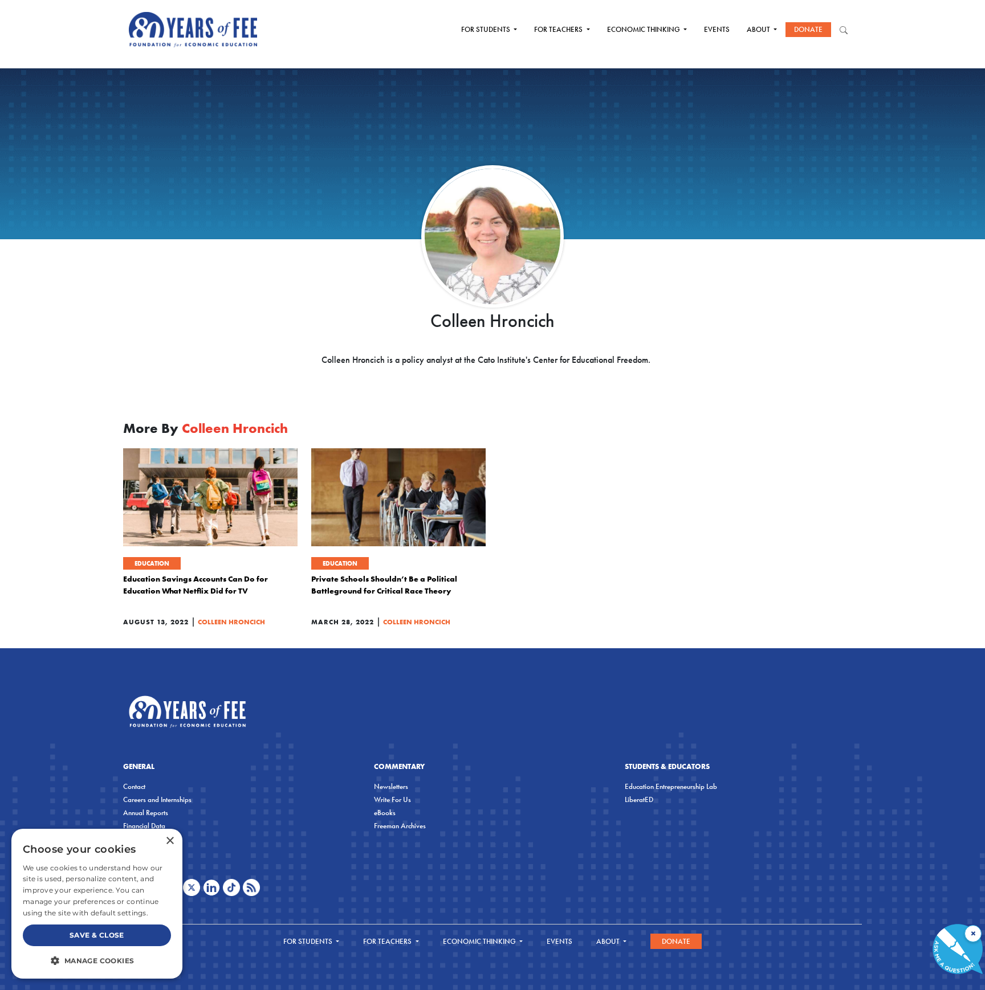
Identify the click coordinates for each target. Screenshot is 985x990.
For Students (486, 29)
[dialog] (96, 904)
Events (717, 29)
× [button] (169, 841)
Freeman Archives (400, 825)
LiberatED (639, 799)
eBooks (385, 812)
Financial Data (144, 825)
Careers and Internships (157, 799)
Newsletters (391, 786)
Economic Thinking (644, 29)
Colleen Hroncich (231, 621)
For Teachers (559, 29)
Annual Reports (145, 812)
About (759, 29)
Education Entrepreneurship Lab (671, 786)
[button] (97, 960)
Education (152, 563)
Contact (134, 786)
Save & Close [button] (97, 935)
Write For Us (392, 799)
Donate (808, 29)
